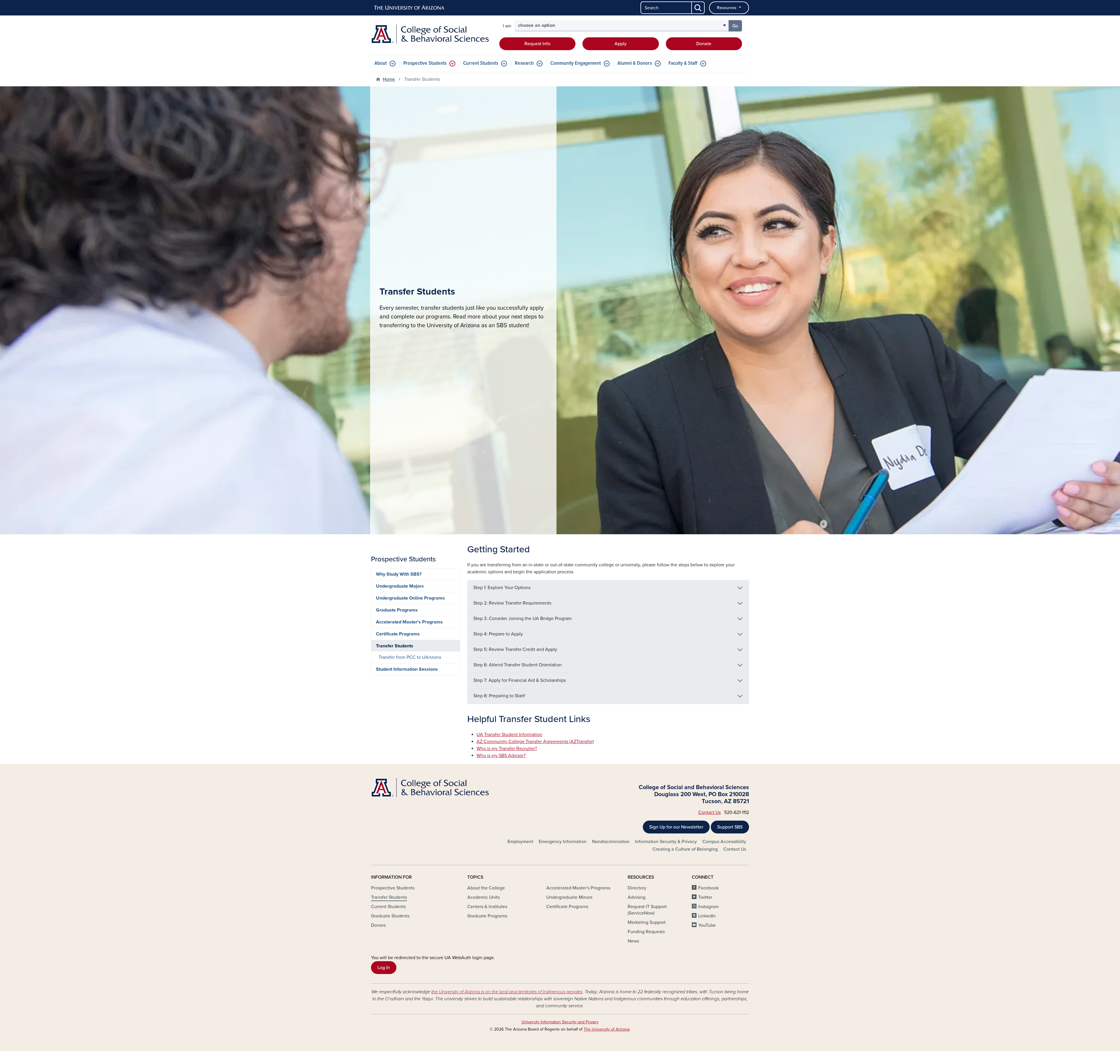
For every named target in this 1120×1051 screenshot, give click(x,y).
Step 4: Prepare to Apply (498, 634)
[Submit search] (698, 7)
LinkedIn (707, 916)
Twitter (705, 897)
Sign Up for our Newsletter (676, 827)
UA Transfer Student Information (509, 735)
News (633, 941)
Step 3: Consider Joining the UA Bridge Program (522, 618)
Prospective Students (425, 63)
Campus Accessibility (724, 842)
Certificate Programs (398, 634)
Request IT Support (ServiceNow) (647, 910)
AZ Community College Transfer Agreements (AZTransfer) (535, 742)
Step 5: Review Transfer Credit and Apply (515, 649)
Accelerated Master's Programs (409, 622)
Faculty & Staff (682, 63)
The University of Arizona (606, 1029)
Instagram (708, 907)
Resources (727, 7)
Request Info (537, 44)
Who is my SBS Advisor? (501, 756)
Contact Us (709, 812)
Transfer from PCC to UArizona (410, 657)
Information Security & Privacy (666, 842)
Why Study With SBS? (398, 574)
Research (524, 63)
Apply (620, 44)
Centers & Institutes (487, 907)
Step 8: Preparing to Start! (499, 696)
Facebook (708, 888)
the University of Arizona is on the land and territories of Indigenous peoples (506, 992)
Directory (637, 888)
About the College (486, 888)
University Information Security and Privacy (560, 1022)
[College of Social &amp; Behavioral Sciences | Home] (431, 34)
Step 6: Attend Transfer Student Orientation (517, 665)
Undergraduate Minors (569, 897)
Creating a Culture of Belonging (685, 849)
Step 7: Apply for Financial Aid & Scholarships (519, 680)
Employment (520, 842)
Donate (703, 44)
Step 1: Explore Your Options (502, 588)
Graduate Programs (397, 610)
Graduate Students (390, 916)
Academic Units (483, 897)
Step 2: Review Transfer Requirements (512, 603)
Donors (378, 925)
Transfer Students (394, 646)
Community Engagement (575, 63)
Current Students (480, 63)
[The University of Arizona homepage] (410, 8)
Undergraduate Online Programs (410, 598)
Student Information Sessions (407, 669)
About (380, 63)
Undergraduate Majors (400, 586)
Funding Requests (646, 932)
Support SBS (730, 827)
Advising (636, 897)
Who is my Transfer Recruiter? (507, 749)
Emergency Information (563, 842)
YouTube (707, 925)
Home (389, 79)
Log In (383, 968)
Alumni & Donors (634, 63)
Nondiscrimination (610, 842)
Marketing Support (647, 922)
